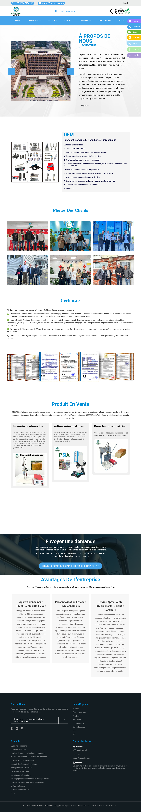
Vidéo (75, 731)
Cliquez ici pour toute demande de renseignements (68, 566)
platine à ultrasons (18, 786)
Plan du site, (103, 805)
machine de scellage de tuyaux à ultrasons (27, 782)
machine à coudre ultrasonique (22, 760)
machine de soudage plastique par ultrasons (28, 753)
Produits (76, 716)
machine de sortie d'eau (20, 790)
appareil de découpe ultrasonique (24, 764)
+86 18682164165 (80, 750)
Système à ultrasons (19, 746)
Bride (13, 793)
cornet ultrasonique (18, 749)
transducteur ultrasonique (21, 775)
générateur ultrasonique (20, 771)
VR (74, 734)
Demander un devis (65, 11)
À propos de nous (80, 712)
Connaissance (78, 723)
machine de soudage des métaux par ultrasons (29, 757)
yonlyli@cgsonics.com (81, 758)
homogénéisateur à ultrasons (22, 768)
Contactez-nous (79, 727)
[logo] (16, 11)
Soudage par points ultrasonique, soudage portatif (30, 779)
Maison (76, 709)
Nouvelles (77, 720)
